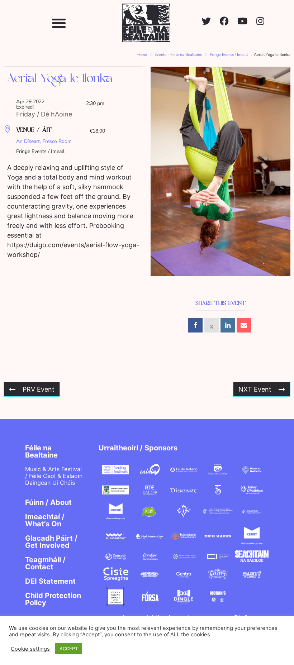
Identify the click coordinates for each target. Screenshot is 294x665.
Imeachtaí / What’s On (45, 520)
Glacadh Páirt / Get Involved (51, 542)
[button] (59, 22)
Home (142, 54)
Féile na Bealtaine (41, 451)
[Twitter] (206, 21)
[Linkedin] (227, 325)
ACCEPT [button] (69, 648)
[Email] (244, 325)
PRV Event (38, 389)
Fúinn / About (48, 502)
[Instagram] (260, 21)
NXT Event (254, 389)
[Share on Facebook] (195, 325)
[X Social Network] (211, 325)
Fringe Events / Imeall (229, 54)
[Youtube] (242, 21)
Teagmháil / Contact (45, 563)
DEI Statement (50, 581)
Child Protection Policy (53, 599)
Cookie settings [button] (30, 649)
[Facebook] (224, 21)
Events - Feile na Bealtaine (178, 54)
